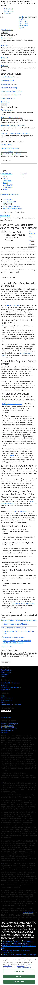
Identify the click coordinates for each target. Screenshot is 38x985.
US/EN (32, 17)
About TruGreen (6, 670)
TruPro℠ (4, 46)
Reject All (19, 976)
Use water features (13, 305)
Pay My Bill (4, 732)
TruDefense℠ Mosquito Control (11, 118)
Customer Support (7, 730)
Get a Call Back (6, 717)
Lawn (4, 32)
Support (24, 152)
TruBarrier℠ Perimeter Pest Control (13, 126)
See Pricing (17, 154)
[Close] (35, 959)
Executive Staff (6, 672)
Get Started (5, 662)
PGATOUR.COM (28, 913)
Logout (21, 28)
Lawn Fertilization (7, 77)
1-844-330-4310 (5, 216)
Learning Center (6, 700)
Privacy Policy (20, 966)
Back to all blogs (6, 646)
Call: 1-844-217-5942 (7, 726)
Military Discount (6, 698)
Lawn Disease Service (8, 98)
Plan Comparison (7, 38)
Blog (10, 612)
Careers (6, 13)
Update (4, 171)
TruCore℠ (4, 58)
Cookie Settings (19, 971)
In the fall (11, 455)
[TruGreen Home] (7, 30)
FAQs (3, 696)
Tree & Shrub (5, 102)
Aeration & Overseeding (9, 88)
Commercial (8, 11)
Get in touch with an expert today (23, 604)
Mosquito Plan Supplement (10, 148)
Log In (21, 17)
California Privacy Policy (24, 968)
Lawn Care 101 (6, 152)
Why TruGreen (16, 152)
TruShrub (4, 685)
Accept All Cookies (19, 981)
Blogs (3, 702)
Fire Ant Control (6, 145)
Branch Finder (7, 154)
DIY (3, 231)
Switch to (10, 206)
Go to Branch (6, 160)
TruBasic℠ (4, 66)
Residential (8, 9)
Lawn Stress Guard (7, 80)
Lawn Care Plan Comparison (10, 683)
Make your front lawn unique (12, 404)
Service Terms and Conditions (11, 704)
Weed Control (6, 84)
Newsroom (4, 674)
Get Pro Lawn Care (8, 277)
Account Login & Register (9, 724)
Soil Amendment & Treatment (11, 95)
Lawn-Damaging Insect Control (11, 91)
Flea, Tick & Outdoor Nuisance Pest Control (15, 134)
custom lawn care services (17, 511)
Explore (11, 209)
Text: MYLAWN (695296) (9, 728)
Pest (3, 104)
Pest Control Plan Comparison (11, 687)
